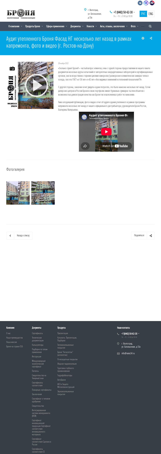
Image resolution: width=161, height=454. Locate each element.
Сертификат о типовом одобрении (41, 400)
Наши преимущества (14, 337)
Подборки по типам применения (39, 351)
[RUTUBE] (152, 3)
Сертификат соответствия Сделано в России (41, 441)
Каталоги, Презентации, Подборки (67, 339)
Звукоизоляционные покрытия (65, 393)
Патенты (35, 371)
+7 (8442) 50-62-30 (123, 12)
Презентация (62, 333)
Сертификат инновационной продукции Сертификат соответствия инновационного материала (41, 427)
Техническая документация (38, 339)
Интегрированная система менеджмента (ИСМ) (41, 413)
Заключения (37, 394)
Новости (90, 26)
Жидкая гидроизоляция (67, 363)
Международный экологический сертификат (38, 363)
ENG (151, 14)
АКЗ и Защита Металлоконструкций (65, 386)
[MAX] (146, 3)
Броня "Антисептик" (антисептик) (65, 354)
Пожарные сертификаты (41, 389)
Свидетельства (38, 405)
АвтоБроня (61, 379)
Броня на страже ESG (14, 346)
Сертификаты (37, 333)
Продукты (61, 327)
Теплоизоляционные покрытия (65, 346)
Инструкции (36, 356)
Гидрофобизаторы (64, 375)
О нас (8, 333)
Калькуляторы (37, 345)
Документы (75, 26)
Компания (10, 327)
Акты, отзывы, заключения (112, 26)
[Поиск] (150, 26)
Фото (133, 26)
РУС (143, 14)
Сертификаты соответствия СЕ (38, 450)
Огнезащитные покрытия (67, 359)
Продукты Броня (33, 26)
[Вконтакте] (140, 3)
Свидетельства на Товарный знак (39, 377)
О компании (14, 26)
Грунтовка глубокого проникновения (65, 370)
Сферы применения (55, 26)
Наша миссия (11, 342)
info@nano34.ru (128, 353)
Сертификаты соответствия (37, 384)
